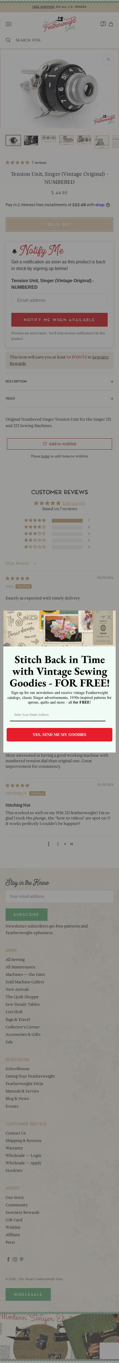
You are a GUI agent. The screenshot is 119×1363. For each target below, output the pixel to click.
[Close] (109, 617)
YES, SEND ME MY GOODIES (59, 734)
